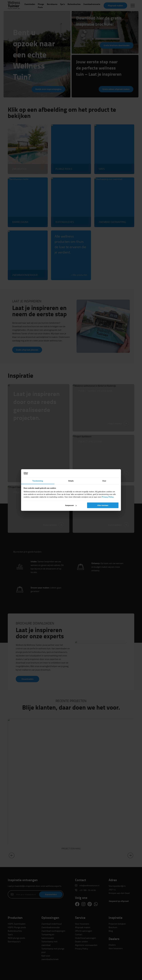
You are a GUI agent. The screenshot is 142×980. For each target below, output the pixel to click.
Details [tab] (71, 481)
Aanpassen (69, 505)
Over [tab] (104, 481)
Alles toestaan (102, 505)
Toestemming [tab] (37, 481)
